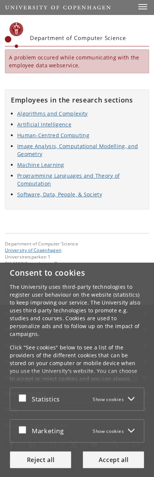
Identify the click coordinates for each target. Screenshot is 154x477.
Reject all (41, 460)
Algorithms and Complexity (52, 113)
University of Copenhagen (33, 250)
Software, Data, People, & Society (59, 194)
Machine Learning (40, 164)
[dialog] (77, 370)
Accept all (114, 460)
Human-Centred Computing (53, 135)
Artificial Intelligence (44, 124)
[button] (142, 7)
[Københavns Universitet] (14, 35)
